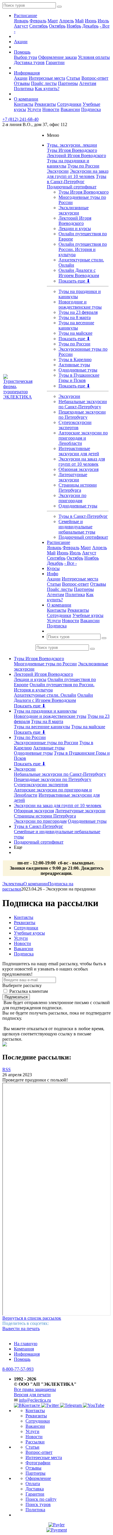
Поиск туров (38, 1504)
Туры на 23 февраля (78, 312)
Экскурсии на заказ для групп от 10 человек (77, 174)
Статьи (73, 78)
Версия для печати (32, 1394)
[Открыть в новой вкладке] (56, 1524)
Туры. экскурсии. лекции (72, 145)
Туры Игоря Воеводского (72, 150)
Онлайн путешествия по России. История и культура (83, 249)
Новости (50, 109)
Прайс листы (44, 83)
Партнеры (68, 83)
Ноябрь (74, 25)
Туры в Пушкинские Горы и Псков (79, 378)
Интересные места (47, 78)
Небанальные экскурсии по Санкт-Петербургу (83, 404)
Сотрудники (69, 104)
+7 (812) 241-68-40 (20, 119)
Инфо (52, 573)
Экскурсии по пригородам (72, 498)
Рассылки (35, 1441)
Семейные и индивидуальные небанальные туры (77, 526)
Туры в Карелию (75, 359)
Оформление (38, 1478)
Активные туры (74, 364)
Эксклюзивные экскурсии (74, 210)
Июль (103, 20)
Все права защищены (35, 1389)
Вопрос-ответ (94, 78)
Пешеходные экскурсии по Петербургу (82, 414)
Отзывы (22, 83)
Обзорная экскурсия (79, 469)
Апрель (66, 20)
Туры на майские (75, 333)
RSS (6, 1069)
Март (53, 20)
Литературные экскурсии (73, 477)
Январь (21, 20)
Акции (21, 41)
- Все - (70, 563)
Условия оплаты (94, 57)
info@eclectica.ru (35, 1400)
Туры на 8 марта (75, 317)
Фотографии (37, 1462)
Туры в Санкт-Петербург (76, 179)
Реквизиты (45, 104)
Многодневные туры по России (45, 663)
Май (79, 20)
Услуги (34, 109)
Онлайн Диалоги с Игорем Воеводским (79, 273)
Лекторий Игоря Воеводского (76, 155)
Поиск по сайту (41, 1499)
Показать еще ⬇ (74, 280)
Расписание (25, 15)
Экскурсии (58, 171)
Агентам (87, 83)
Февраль (38, 20)
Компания (24, 1348)
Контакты (23, 104)
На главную (25, 1343)
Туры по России (83, 165)
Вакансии (70, 109)
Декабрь (90, 25)
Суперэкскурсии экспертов (75, 425)
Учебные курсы (87, 615)
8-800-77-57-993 (18, 1369)
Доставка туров (29, 62)
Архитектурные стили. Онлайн (45, 695)
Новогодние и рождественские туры (80, 304)
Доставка (34, 1488)
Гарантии (55, 62)
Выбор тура (25, 57)
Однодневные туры (78, 369)
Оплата (32, 1483)
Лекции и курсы (75, 228)
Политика (24, 88)
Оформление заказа (57, 57)
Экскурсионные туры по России (46, 742)
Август (21, 25)
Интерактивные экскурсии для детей (79, 451)
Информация (27, 72)
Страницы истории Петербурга (78, 487)
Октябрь (57, 25)
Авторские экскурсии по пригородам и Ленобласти (83, 438)
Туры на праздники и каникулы (45, 711)
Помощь (22, 52)
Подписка (91, 109)
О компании (26, 98)
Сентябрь (38, 25)
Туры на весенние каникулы (76, 325)
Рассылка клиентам (28, 991)
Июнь (90, 20)
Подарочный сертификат (71, 186)
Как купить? (47, 88)
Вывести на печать (21, 1328)
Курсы (53, 568)
